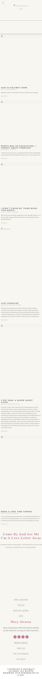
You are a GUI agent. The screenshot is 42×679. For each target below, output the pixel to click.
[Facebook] (15, 637)
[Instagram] (36, 3)
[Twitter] (31, 3)
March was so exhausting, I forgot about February (18, 147)
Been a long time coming (16, 512)
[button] (3, 2)
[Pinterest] (34, 3)
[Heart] (39, 3)
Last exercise (10, 303)
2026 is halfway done (14, 88)
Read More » (4, 96)
